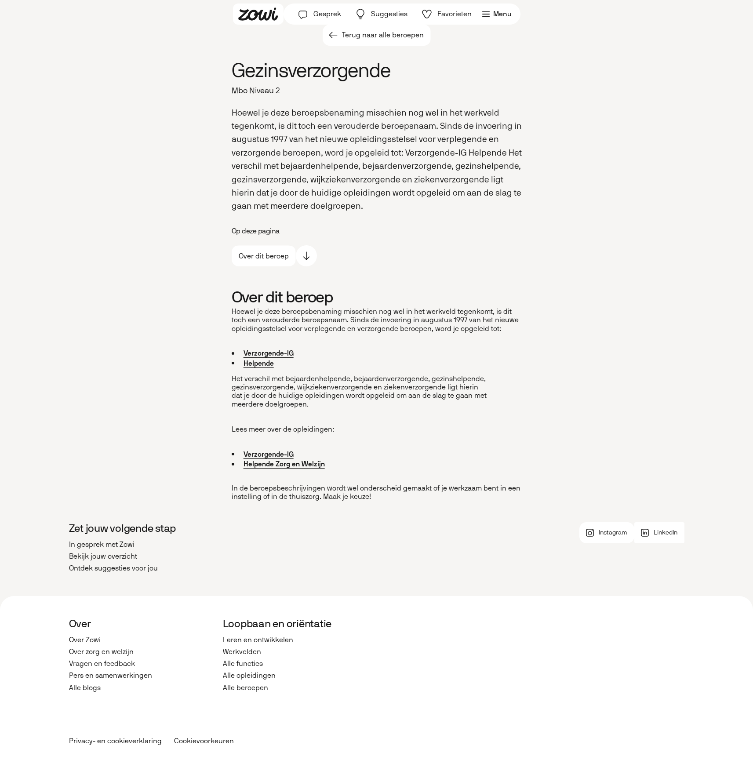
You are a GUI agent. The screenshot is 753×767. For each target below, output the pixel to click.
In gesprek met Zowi (102, 544)
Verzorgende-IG (269, 353)
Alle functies (243, 663)
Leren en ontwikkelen (258, 640)
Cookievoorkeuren (204, 741)
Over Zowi (85, 640)
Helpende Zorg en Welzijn (284, 464)
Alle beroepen (245, 687)
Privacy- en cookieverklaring (115, 741)
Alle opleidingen (249, 675)
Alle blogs (85, 687)
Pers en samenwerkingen (110, 675)
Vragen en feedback (102, 663)
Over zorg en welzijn (101, 651)
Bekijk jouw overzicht (103, 556)
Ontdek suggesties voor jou (113, 568)
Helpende (259, 363)
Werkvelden (242, 651)
